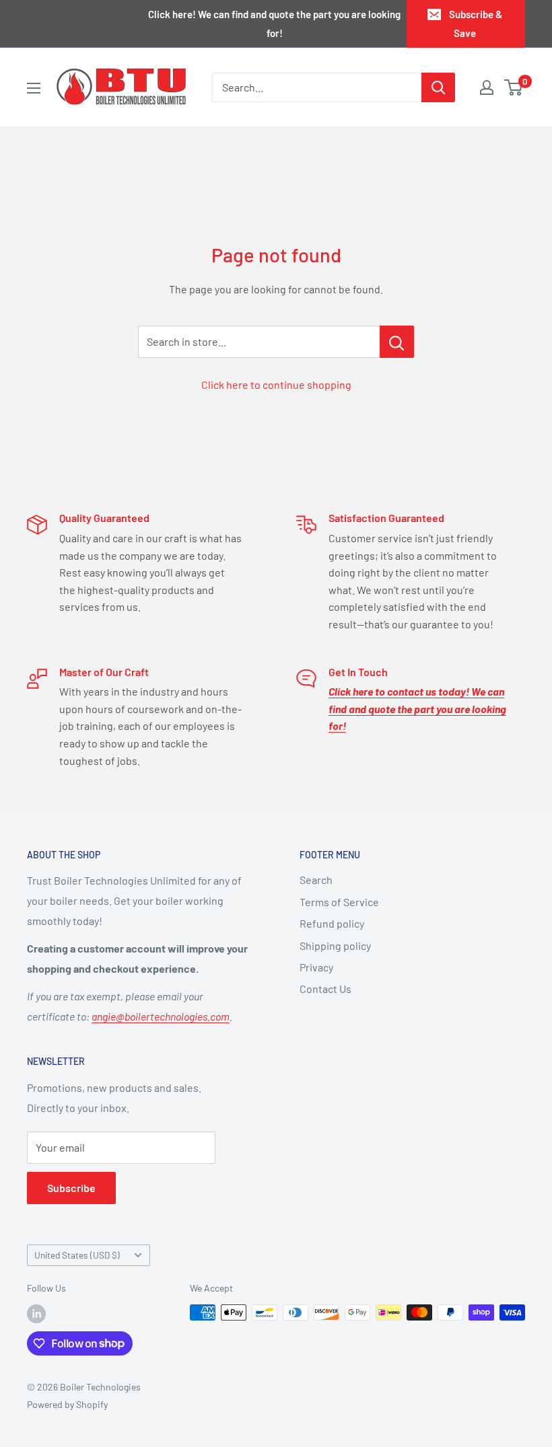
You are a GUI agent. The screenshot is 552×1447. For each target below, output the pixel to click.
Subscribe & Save (475, 23)
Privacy (316, 967)
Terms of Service (339, 901)
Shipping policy (335, 945)
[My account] (486, 87)
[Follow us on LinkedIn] (36, 1313)
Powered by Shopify (67, 1404)
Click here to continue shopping (276, 384)
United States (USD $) (77, 1255)
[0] (514, 87)
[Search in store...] (397, 342)
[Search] (438, 87)
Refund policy (332, 923)
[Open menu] (33, 88)
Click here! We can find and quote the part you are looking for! (274, 23)
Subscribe (71, 1187)
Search (316, 879)
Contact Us (325, 988)
